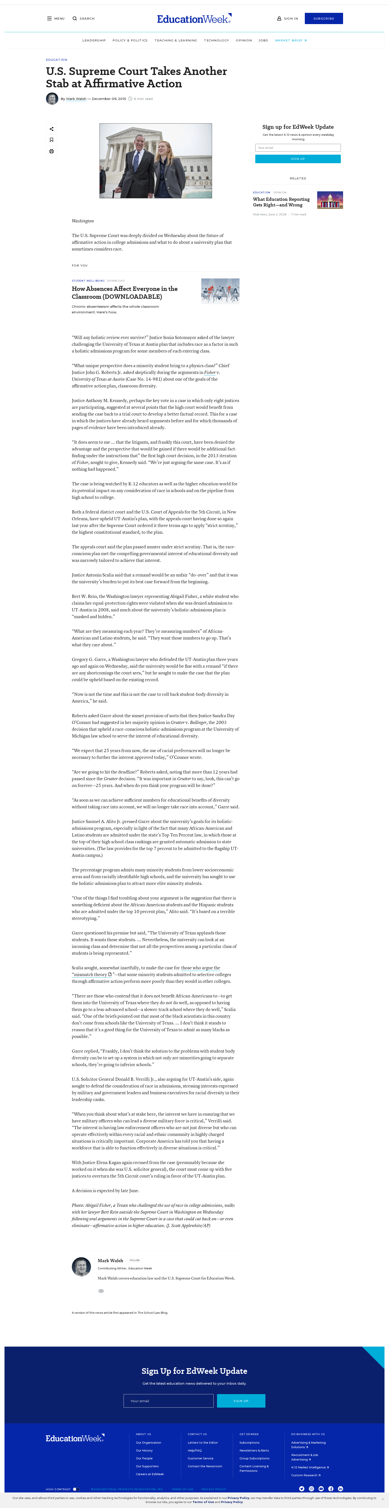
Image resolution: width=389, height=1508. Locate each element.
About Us (143, 1434)
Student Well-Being (88, 280)
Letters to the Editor (203, 1442)
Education (57, 59)
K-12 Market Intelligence (308, 1467)
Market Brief (289, 40)
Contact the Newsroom (205, 1466)
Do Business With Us (308, 1434)
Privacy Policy (213, 1489)
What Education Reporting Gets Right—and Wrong (281, 202)
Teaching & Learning (176, 40)
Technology (216, 40)
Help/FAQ (195, 1450)
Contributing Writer (112, 1268)
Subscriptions (250, 1442)
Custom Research (304, 1475)
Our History (144, 1450)
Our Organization (148, 1442)
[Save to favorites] (51, 140)
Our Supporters (147, 1466)
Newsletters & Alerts (254, 1450)
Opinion (244, 40)
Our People (144, 1458)
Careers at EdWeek (150, 1474)
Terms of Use (182, 1489)
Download (116, 280)
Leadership (94, 40)
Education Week (140, 1268)
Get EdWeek (249, 1434)
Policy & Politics (130, 40)
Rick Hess (260, 214)
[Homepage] (194, 18)
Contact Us (197, 1434)
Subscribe (324, 18)
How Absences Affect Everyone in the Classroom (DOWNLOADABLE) (125, 293)
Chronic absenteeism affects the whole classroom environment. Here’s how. (115, 309)
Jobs (263, 40)
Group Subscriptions (254, 1458)
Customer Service (200, 1458)
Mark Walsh (76, 99)
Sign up (241, 1401)
